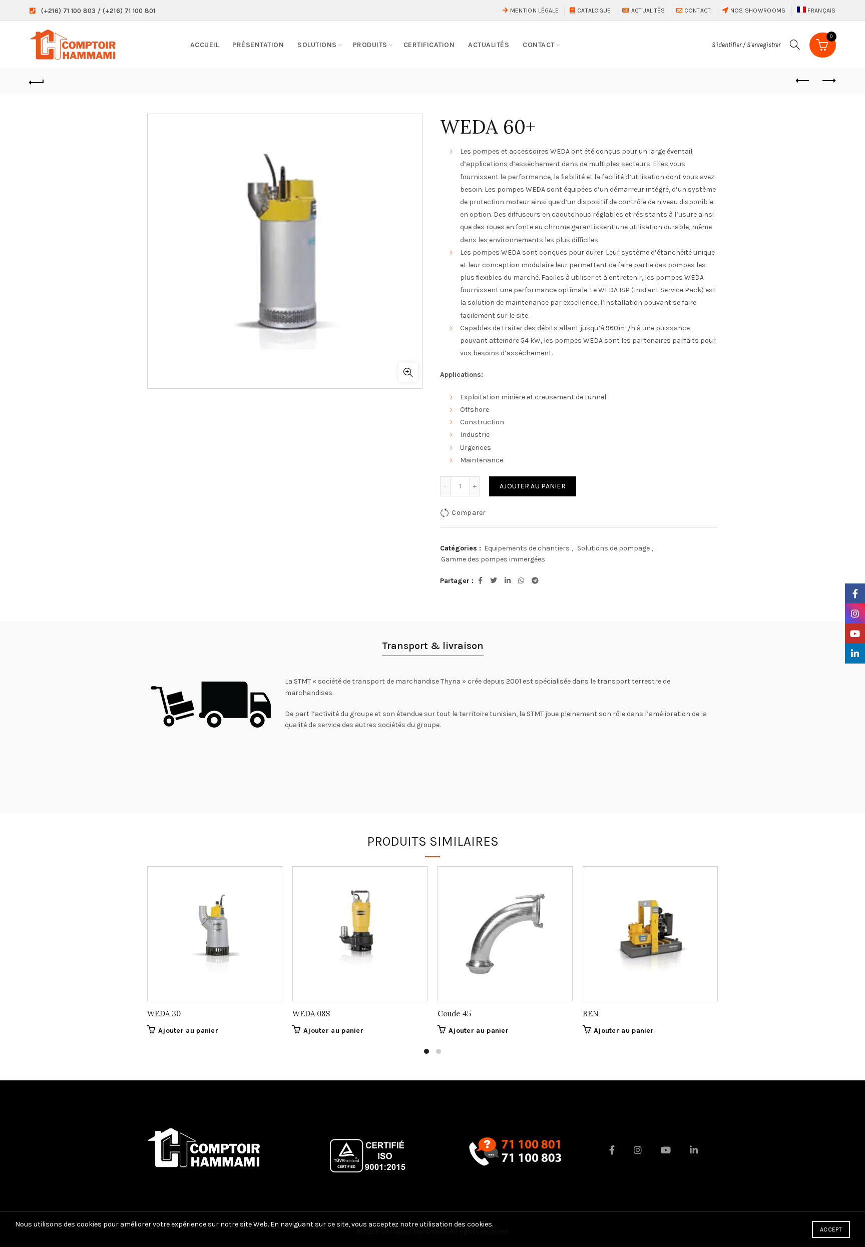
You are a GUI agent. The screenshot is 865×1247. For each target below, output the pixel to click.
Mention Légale (534, 10)
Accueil (204, 45)
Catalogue (593, 10)
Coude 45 (454, 1013)
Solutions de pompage (613, 548)
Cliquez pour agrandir (407, 372)
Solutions (317, 45)
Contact (696, 10)
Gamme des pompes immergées (493, 559)
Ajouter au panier (533, 486)
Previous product (803, 81)
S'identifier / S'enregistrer (746, 45)
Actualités (647, 10)
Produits (370, 45)
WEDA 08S (311, 1013)
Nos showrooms (756, 10)
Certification (429, 45)
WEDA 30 (164, 1013)
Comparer (469, 512)
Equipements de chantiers (527, 548)
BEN (591, 1013)
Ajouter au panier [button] (188, 1030)
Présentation (258, 45)
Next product (828, 81)
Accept (831, 1229)
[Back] (36, 81)
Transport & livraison (433, 646)
